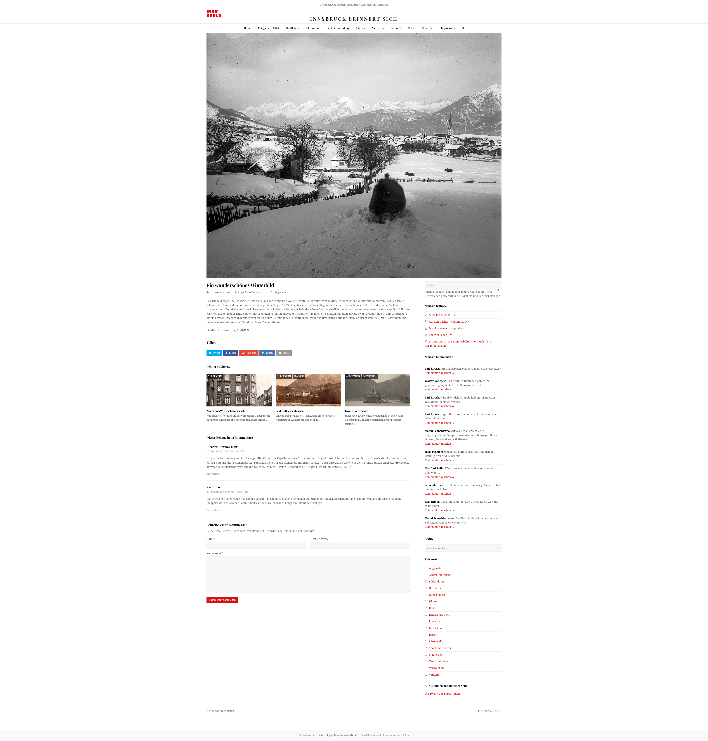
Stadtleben (435, 654)
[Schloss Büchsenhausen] (308, 390)
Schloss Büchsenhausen (290, 411)
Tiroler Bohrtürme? (356, 411)
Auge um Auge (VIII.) (442, 314)
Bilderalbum (437, 581)
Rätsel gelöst (436, 641)
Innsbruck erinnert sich (354, 19)
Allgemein (280, 292)
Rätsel (432, 634)
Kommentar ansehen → (439, 372)
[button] (214, 353)
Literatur (434, 621)
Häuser (299, 376)
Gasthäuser (436, 588)
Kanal (432, 608)
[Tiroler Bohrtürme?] (377, 390)
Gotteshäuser (437, 594)
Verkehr (434, 674)
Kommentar (214, 553)
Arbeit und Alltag (440, 574)
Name (211, 539)
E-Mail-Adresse (320, 539)
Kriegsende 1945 (439, 614)
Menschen (369, 376)
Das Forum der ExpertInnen (442, 693)
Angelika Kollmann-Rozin (252, 292)
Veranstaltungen (439, 661)
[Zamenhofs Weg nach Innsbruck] (239, 390)
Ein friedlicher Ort (440, 334)
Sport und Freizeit (440, 648)
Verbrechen (436, 668)
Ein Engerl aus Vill (487, 710)
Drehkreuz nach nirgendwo (446, 328)
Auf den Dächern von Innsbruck (449, 321)
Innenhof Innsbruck (221, 710)
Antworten (212, 473)
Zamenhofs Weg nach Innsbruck (225, 411)
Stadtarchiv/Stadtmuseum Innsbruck (337, 735)
